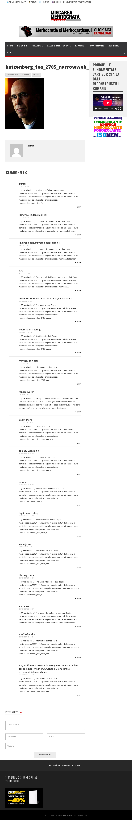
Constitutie (97, 46)
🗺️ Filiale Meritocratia (16, 2)
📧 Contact (44, 2)
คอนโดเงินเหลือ (27, 634)
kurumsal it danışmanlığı (33, 214)
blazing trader (27, 575)
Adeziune (114, 46)
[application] (108, 102)
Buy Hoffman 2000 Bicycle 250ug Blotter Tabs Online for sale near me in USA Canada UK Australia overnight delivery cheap (48, 669)
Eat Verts (24, 606)
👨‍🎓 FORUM (33, 2)
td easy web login (29, 450)
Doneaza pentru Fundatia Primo (77, 2)
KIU (21, 270)
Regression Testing (30, 329)
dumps (23, 183)
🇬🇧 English (56, 2)
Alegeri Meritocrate (59, 46)
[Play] (96, 108)
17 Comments (26, 75)
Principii (22, 46)
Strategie (37, 46)
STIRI (10, 46)
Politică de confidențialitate (64, 765)
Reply (78, 207)
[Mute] (115, 108)
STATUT (11, 52)
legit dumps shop (28, 513)
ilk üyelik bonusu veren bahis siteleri (39, 242)
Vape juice (25, 544)
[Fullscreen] (119, 108)
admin (30, 145)
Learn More (25, 419)
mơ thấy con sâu (28, 360)
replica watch (26, 391)
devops (23, 482)
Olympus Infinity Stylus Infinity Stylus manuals (45, 298)
